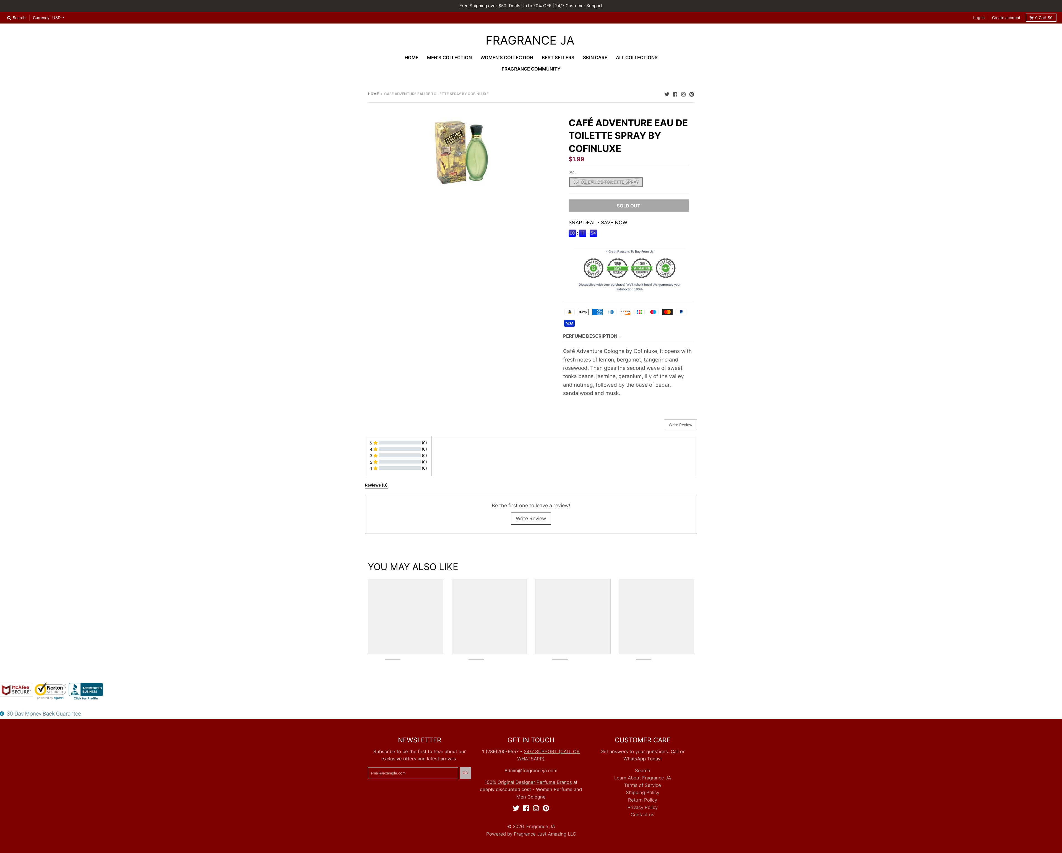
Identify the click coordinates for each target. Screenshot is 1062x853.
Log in (979, 17)
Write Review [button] (680, 424)
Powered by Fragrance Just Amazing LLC (531, 834)
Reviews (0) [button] (376, 485)
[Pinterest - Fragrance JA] (691, 93)
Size (573, 172)
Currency (41, 17)
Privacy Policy (643, 807)
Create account (1006, 17)
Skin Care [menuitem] (595, 57)
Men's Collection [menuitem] (449, 57)
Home (373, 94)
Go (465, 773)
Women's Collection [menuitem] (506, 57)
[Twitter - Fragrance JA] (666, 93)
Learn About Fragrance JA (642, 778)
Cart (1044, 17)
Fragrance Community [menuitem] (531, 69)
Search (642, 770)
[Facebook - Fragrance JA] (675, 93)
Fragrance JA (530, 40)
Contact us (642, 814)
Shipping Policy (642, 792)
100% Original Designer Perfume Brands (528, 782)
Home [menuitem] (411, 57)
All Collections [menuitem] (637, 57)
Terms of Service (642, 785)
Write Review (531, 518)
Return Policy (642, 800)
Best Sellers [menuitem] (558, 57)
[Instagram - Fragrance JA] (683, 93)
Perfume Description (590, 336)
